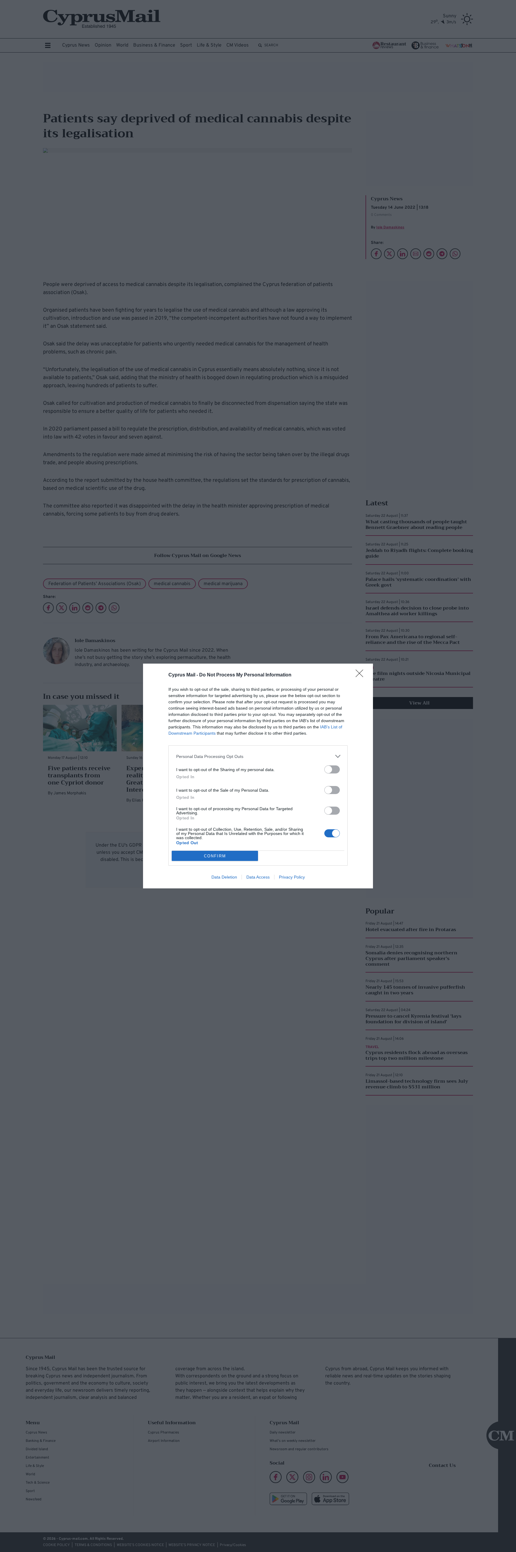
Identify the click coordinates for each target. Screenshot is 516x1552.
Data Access (258, 877)
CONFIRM (215, 856)
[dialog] (258, 776)
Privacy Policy (292, 877)
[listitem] (258, 756)
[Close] (361, 675)
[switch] (332, 769)
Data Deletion (224, 877)
